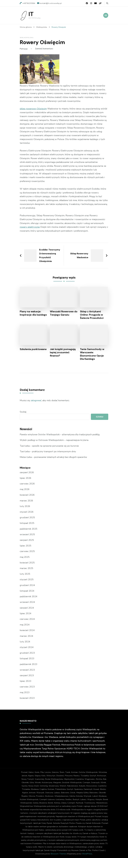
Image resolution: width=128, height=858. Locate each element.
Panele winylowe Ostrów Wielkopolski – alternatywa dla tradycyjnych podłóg (60, 434)
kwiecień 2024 (27, 630)
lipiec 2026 (25, 478)
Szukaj (23, 411)
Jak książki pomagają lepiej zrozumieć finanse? (63, 352)
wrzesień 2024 (27, 602)
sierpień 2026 (27, 472)
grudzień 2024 (27, 585)
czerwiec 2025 (27, 551)
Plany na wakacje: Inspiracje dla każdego (33, 313)
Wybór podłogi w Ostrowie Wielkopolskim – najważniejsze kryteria (54, 440)
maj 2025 (25, 557)
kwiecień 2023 (27, 698)
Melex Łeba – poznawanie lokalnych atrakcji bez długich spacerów (53, 457)
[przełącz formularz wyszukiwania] (107, 3)
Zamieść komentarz (44, 48)
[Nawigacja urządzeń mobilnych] (105, 15)
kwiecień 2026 (27, 494)
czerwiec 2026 (27, 483)
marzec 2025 (26, 568)
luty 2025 (25, 573)
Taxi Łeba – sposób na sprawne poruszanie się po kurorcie (49, 445)
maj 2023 (25, 692)
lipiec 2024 (25, 613)
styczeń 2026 (27, 511)
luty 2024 (25, 641)
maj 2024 (25, 624)
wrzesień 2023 (27, 669)
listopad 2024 (27, 590)
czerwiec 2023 (27, 686)
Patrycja (24, 48)
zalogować (36, 400)
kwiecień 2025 (27, 562)
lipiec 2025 (25, 545)
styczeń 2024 (27, 647)
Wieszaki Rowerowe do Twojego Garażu (63, 313)
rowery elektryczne (30, 226)
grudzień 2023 (27, 652)
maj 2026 (25, 489)
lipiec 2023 (25, 681)
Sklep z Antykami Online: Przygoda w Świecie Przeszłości (92, 315)
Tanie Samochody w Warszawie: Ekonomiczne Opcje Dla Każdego (92, 354)
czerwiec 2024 (27, 619)
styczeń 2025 (27, 579)
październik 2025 (28, 528)
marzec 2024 (26, 636)
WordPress (87, 853)
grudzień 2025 (27, 517)
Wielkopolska (27, 38)
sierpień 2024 (27, 607)
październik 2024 (28, 596)
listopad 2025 (27, 523)
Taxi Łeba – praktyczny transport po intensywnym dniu (48, 451)
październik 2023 (28, 664)
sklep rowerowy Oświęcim (33, 108)
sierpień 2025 (27, 540)
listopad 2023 (27, 658)
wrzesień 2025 (27, 534)
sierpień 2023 (27, 675)
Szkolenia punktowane (33, 349)
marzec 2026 (26, 500)
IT (31, 14)
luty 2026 (25, 506)
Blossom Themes (58, 853)
